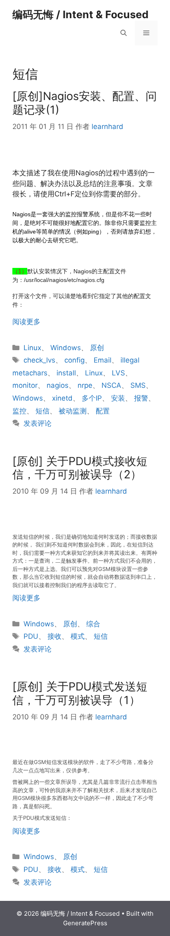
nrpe (85, 385)
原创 (97, 348)
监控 (19, 411)
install (66, 373)
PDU (31, 636)
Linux (32, 348)
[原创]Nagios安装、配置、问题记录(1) (84, 102)
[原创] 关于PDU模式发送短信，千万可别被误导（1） (79, 693)
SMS (138, 385)
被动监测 (73, 411)
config (74, 360)
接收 (54, 636)
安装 (118, 398)
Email (102, 360)
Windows (65, 348)
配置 (103, 411)
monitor (25, 385)
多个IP (92, 398)
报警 (141, 398)
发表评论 (38, 423)
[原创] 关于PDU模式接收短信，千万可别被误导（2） (79, 467)
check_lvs (39, 360)
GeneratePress (85, 923)
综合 (93, 624)
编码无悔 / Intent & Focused (80, 14)
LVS (118, 373)
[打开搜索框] (123, 33)
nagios (57, 385)
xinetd (62, 398)
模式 (78, 636)
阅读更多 (26, 322)
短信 (42, 411)
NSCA (111, 385)
